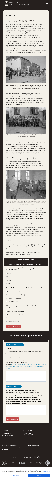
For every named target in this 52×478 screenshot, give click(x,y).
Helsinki (9, 273)
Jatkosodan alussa (12, 318)
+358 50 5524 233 (28, 434)
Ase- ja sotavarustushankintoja (16, 295)
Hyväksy (39, 475)
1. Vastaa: (8, 348)
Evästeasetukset (15, 475)
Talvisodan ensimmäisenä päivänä (17, 315)
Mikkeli (9, 280)
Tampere (10, 277)
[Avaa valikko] (47, 3)
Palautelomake (32, 448)
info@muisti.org (27, 433)
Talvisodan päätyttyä (13, 321)
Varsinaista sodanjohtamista (15, 291)
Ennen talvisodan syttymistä (15, 311)
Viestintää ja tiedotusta (14, 298)
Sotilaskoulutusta (12, 301)
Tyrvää (9, 283)
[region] (26, 472)
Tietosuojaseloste (46, 471)
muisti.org (5, 449)
